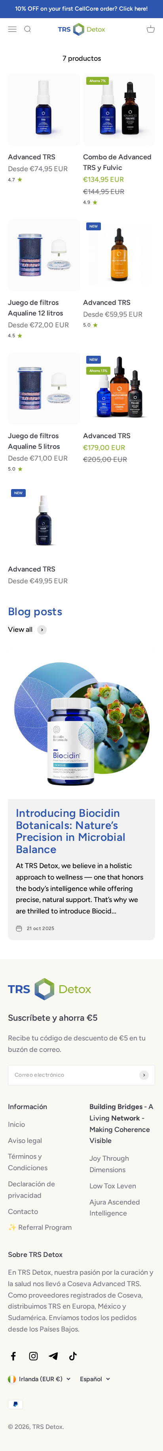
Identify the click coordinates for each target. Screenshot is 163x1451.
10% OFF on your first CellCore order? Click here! (81, 8)
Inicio (16, 1124)
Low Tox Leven (112, 1186)
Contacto (23, 1211)
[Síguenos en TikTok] (73, 1356)
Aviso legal (25, 1140)
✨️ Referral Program (40, 1227)
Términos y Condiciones (27, 1162)
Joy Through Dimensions (109, 1164)
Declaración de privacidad (31, 1190)
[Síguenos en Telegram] (53, 1356)
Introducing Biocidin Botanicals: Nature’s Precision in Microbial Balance (70, 831)
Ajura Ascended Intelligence (114, 1208)
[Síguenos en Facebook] (13, 1356)
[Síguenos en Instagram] (33, 1356)
